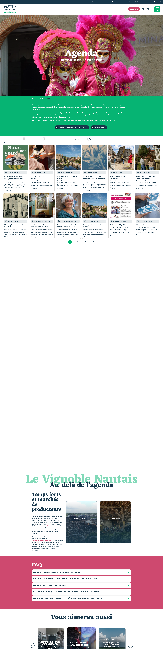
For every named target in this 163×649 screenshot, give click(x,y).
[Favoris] (147, 9)
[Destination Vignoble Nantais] (10, 9)
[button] (151, 9)
